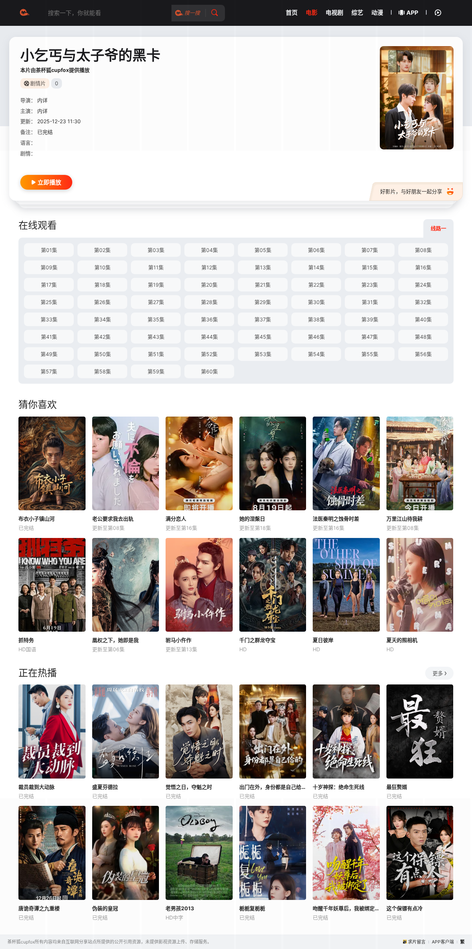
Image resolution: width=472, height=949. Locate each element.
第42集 (102, 337)
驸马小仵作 (178, 640)
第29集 (262, 302)
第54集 (316, 354)
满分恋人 (176, 518)
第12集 (209, 267)
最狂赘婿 (396, 787)
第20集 (209, 285)
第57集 (49, 371)
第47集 (369, 337)
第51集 (156, 354)
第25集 (49, 302)
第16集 (423, 267)
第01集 (49, 250)
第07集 (369, 250)
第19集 (156, 285)
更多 (438, 673)
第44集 (209, 337)
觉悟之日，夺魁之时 (189, 787)
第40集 (423, 319)
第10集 (102, 267)
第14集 (316, 267)
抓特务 (26, 640)
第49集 (49, 354)
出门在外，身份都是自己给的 (272, 787)
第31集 (370, 302)
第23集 (369, 285)
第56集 (423, 354)
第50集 (102, 354)
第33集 (49, 319)
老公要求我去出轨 (112, 518)
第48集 (423, 337)
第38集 (316, 319)
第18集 (102, 285)
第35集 (156, 319)
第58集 (102, 371)
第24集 (423, 285)
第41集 (49, 337)
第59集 (156, 371)
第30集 (316, 302)
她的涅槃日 (252, 518)
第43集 (156, 337)
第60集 (209, 371)
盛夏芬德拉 (105, 787)
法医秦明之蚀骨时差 (336, 518)
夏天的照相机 (401, 640)
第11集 (156, 267)
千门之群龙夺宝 (257, 640)
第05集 (262, 250)
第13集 (263, 267)
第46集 (316, 337)
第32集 (423, 302)
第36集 (209, 319)
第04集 (209, 250)
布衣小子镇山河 (36, 518)
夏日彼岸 (323, 640)
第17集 (49, 285)
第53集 (262, 354)
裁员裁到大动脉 (36, 787)
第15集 (370, 267)
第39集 (369, 319)
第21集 (263, 285)
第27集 (156, 302)
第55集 (369, 354)
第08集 (423, 250)
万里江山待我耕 (404, 518)
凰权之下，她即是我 (115, 640)
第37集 (262, 319)
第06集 (316, 250)
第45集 (262, 337)
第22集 (316, 285)
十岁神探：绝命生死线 (338, 787)
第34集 (102, 319)
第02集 (102, 250)
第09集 (49, 267)
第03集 (156, 250)
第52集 (209, 354)
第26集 (102, 302)
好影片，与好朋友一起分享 (411, 191)
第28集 (209, 302)
